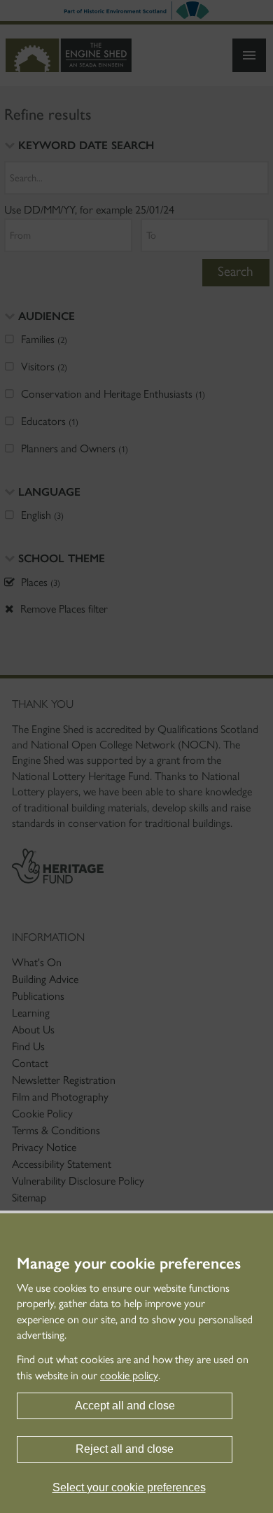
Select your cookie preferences (129, 1487)
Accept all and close (125, 1405)
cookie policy (129, 1375)
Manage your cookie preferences (129, 1263)
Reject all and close (125, 1449)
